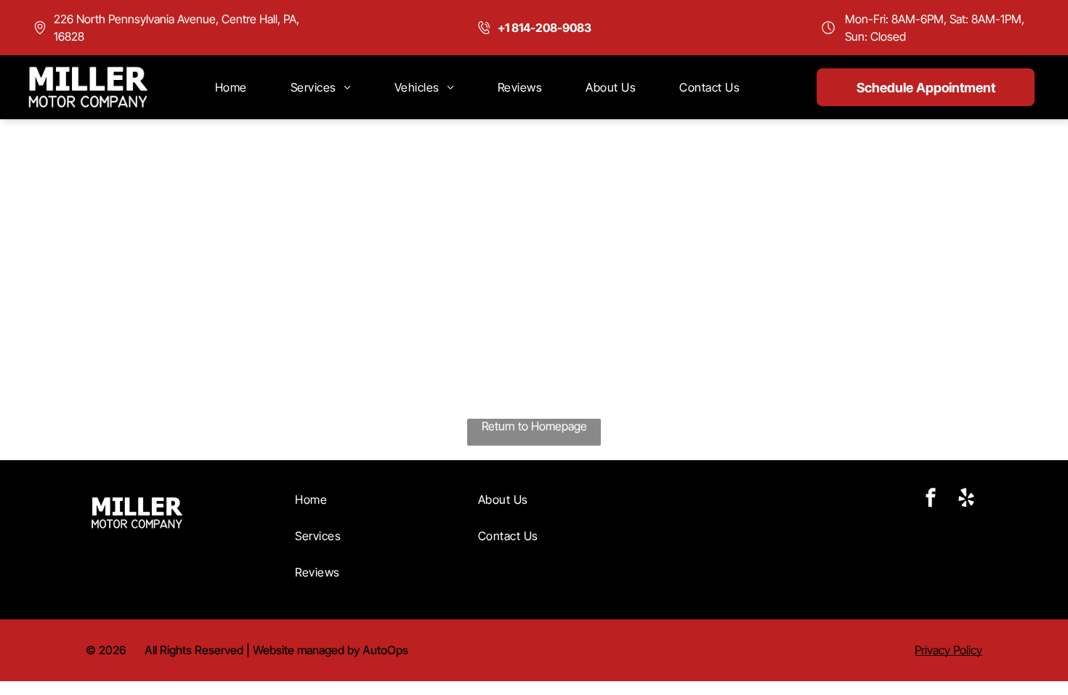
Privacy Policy (948, 650)
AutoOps (385, 650)
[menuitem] (231, 87)
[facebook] (931, 499)
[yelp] (966, 499)
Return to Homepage (534, 426)
